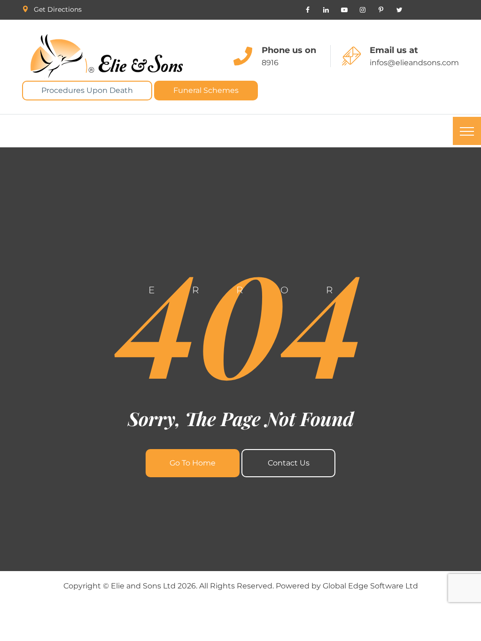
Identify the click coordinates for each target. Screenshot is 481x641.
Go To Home (193, 462)
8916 (270, 62)
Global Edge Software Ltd (370, 585)
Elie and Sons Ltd (143, 585)
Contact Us (289, 462)
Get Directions (58, 9)
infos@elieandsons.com (414, 62)
